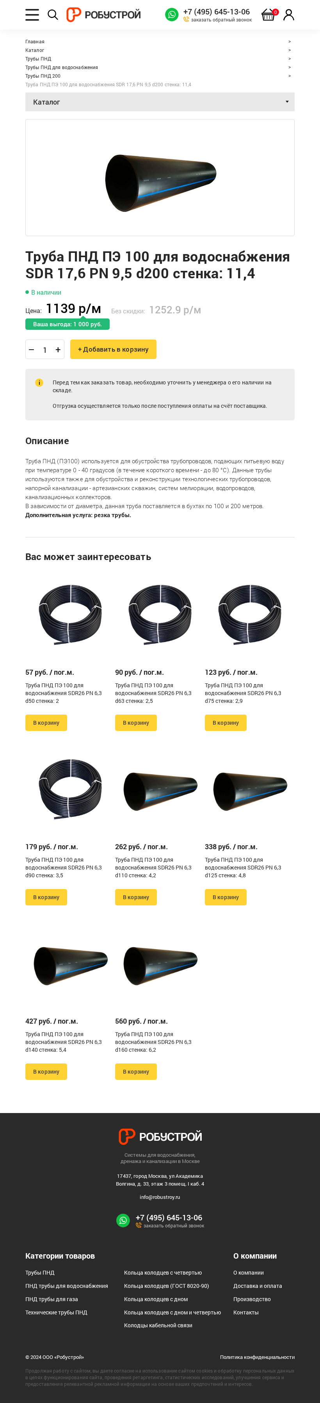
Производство (252, 1299)
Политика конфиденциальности (257, 1357)
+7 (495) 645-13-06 (216, 11)
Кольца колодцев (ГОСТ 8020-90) (166, 1285)
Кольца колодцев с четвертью (163, 1272)
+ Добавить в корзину (113, 349)
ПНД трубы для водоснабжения (66, 1285)
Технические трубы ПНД (56, 1312)
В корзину (46, 722)
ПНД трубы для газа (51, 1299)
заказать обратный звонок (221, 19)
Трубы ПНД (40, 1272)
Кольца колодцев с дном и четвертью (172, 1312)
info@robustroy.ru (160, 1197)
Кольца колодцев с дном (156, 1299)
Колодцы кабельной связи (158, 1325)
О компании (248, 1272)
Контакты (246, 1312)
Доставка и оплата (257, 1285)
